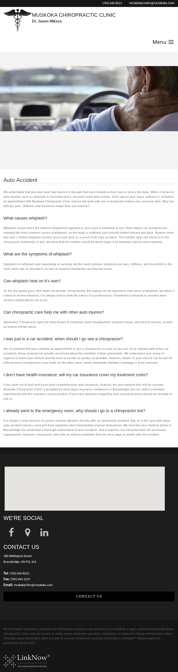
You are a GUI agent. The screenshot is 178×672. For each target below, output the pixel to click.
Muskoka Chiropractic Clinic (74, 15)
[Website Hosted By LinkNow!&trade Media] (26, 661)
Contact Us (89, 596)
